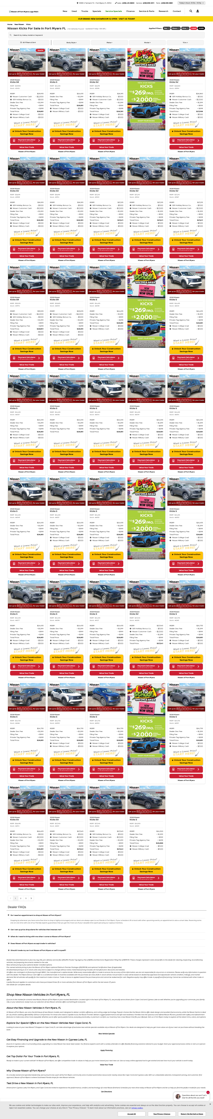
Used (74, 11)
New (65, 11)
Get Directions (106, 1091)
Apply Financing (106, 1050)
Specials (97, 11)
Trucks (84, 11)
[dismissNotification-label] (208, 1092)
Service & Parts (146, 11)
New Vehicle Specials (106, 1033)
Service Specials (114, 11)
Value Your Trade (106, 1065)
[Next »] (31, 898)
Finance (130, 11)
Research (163, 11)
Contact (177, 11)
